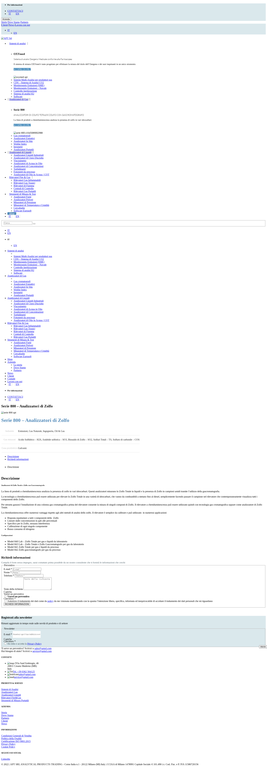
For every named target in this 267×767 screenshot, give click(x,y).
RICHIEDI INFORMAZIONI (17, 604)
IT (10, 13)
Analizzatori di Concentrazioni (28, 166)
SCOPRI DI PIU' (22, 69)
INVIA (263, 647)
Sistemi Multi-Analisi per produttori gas (33, 80)
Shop (11, 213)
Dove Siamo (14, 22)
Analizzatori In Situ (23, 141)
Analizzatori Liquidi (11, 695)
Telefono (9, 575)
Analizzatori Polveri (23, 199)
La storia (18, 364)
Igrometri (18, 146)
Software (18, 96)
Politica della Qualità (11, 738)
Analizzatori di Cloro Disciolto (29, 158)
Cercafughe (19, 208)
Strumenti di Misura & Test (22, 194)
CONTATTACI (15, 11)
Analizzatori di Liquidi (20, 152)
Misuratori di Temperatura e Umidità (31, 205)
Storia (4, 22)
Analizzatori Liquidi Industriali (29, 155)
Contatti (11, 378)
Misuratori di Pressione (25, 202)
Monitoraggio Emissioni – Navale (30, 88)
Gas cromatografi (22, 135)
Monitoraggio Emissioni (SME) (29, 85)
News (11, 25)
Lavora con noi (22, 25)
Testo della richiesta (13, 589)
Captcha (8, 592)
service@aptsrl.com (42, 651)
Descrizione (13, 456)
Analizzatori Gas (9, 692)
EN (17, 13)
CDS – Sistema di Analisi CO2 (29, 82)
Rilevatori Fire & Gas (19, 177)
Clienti (4, 25)
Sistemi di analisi (17, 43)
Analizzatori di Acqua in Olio (28, 163)
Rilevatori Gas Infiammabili (27, 180)
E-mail (8, 569)
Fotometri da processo (24, 171)
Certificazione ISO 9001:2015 (16, 741)
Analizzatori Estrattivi (24, 138)
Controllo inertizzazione (25, 91)
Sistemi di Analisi (9, 689)
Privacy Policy (34, 643)
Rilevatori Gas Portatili (25, 191)
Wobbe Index (20, 144)
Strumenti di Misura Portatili (15, 700)
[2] (34, 223)
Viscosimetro (20, 160)
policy (50, 601)
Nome (8, 572)
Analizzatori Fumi (22, 196)
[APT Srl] (6, 38)
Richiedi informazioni (18, 459)
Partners (24, 22)
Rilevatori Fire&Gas (11, 697)
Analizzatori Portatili (24, 149)
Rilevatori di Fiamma (24, 185)
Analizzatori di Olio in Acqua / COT (31, 174)
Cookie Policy (8, 747)
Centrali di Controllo (24, 188)
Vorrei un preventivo (18, 596)
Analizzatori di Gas (18, 99)
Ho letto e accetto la (24, 643)
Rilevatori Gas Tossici (24, 183)
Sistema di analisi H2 (24, 93)
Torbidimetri (20, 169)
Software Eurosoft (22, 210)
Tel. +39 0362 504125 (24, 671)
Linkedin (5, 759)
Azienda (6, 19)
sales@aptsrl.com (42, 648)
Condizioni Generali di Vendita (16, 735)
